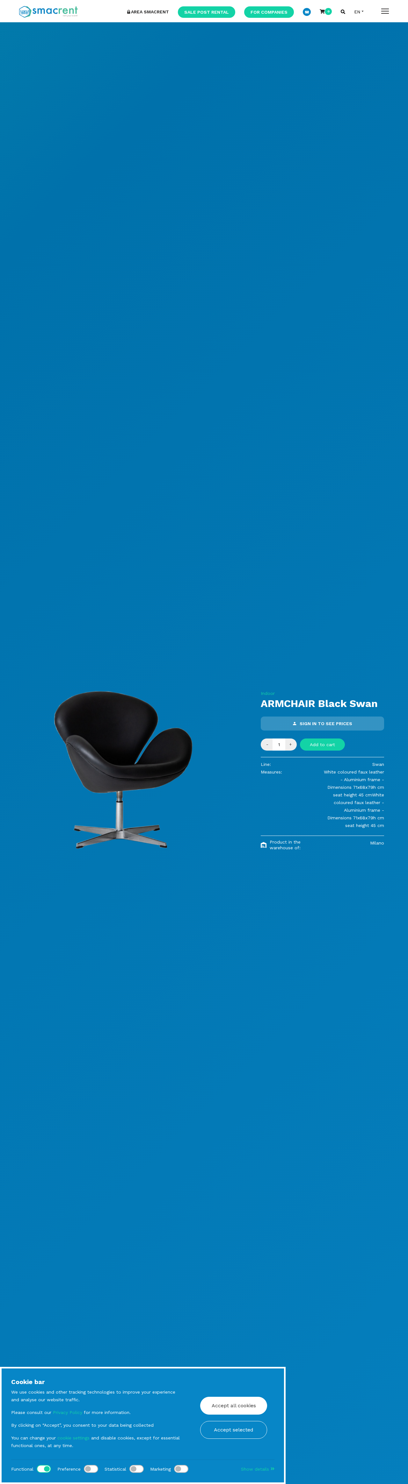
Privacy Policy (67, 1412)
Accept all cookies (234, 1406)
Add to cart (322, 744)
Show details (256, 1469)
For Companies (269, 12)
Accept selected (233, 1430)
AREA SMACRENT (150, 11)
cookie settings (73, 1437)
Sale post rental (206, 12)
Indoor (268, 693)
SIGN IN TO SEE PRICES (326, 723)
